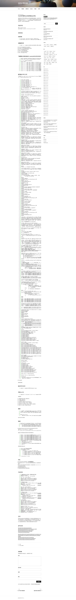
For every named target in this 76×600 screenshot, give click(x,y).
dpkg (44, 52)
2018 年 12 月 (45, 96)
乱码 (44, 62)
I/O (54, 54)
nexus (48, 57)
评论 (19, 555)
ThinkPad (52, 59)
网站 (19, 576)
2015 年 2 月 (45, 114)
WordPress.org (46, 142)
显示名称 (19, 567)
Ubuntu (48, 44)
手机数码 (22, 8)
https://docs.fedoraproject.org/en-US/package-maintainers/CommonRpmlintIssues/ (25, 532)
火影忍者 (53, 62)
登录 (44, 137)
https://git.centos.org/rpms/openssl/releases (30, 59)
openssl (22, 545)
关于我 (39, 8)
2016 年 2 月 (45, 103)
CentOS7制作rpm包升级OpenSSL (48, 31)
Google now (51, 54)
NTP (50, 57)
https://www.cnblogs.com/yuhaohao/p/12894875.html (26, 539)
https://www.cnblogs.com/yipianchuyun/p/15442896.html (27, 538)
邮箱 (19, 572)
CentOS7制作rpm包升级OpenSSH (48, 38)
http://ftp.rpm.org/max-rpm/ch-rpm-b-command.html (26, 537)
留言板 (35, 8)
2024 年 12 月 (45, 70)
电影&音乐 (27, 8)
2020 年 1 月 (45, 88)
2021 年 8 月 (45, 83)
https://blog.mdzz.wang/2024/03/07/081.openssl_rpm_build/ (27, 528)
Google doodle (46, 54)
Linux (19, 8)
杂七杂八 (31, 8)
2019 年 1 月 (45, 95)
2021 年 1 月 (45, 85)
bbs (47, 51)
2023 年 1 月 (45, 75)
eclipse (48, 52)
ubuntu (45, 60)
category (50, 51)
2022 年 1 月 (45, 80)
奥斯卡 (50, 62)
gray (22, 14)
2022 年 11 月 (45, 78)
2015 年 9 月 (45, 108)
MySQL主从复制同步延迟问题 (48, 36)
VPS (51, 60)
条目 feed (45, 139)
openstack (45, 59)
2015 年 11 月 (45, 105)
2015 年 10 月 (45, 106)
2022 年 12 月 (45, 77)
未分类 (45, 46)
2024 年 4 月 (45, 72)
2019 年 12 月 (45, 90)
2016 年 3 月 (45, 101)
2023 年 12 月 (45, 73)
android (45, 51)
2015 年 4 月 (45, 111)
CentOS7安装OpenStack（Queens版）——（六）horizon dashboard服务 (50, 121)
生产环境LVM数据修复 (47, 33)
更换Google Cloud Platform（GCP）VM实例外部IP (50, 124)
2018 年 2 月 (45, 98)
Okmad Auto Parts (46, 123)
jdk (56, 54)
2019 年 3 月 (45, 93)
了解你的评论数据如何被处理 (35, 584)
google (53, 52)
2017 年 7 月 (45, 100)
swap (49, 59)
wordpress (51, 44)
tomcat (55, 59)
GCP (50, 52)
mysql (45, 57)
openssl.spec (20, 382)
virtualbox (48, 60)
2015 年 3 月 (45, 113)
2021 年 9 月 (45, 82)
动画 (47, 62)
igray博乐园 (23, 3)
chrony (54, 51)
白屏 (56, 62)
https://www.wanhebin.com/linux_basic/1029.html (25, 530)
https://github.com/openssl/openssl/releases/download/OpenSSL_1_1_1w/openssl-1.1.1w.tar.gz (40, 58)
